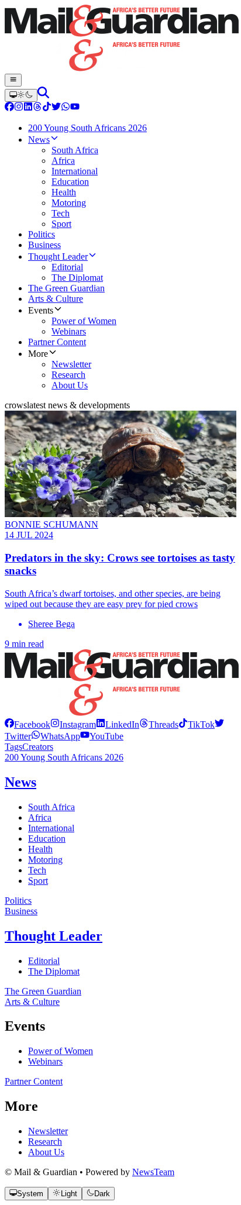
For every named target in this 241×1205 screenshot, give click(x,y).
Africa (39, 817)
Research (45, 1142)
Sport (38, 881)
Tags (13, 747)
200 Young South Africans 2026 (64, 757)
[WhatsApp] (65, 108)
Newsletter (48, 1131)
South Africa (51, 807)
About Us (46, 1152)
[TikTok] (46, 108)
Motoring (45, 860)
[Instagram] (18, 108)
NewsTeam (153, 1172)
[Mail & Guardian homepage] (120, 39)
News (20, 782)
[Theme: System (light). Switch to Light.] (21, 95)
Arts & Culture (32, 1002)
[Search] (43, 95)
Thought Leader (53, 936)
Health (40, 849)
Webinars (45, 1061)
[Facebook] (9, 108)
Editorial (44, 961)
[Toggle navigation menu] (13, 80)
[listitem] (27, 724)
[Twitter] (56, 108)
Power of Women (60, 1051)
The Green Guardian (43, 991)
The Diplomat (54, 971)
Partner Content (34, 1081)
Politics (18, 901)
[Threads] (37, 108)
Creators (37, 747)
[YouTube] (75, 108)
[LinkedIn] (28, 108)
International (51, 828)
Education (47, 839)
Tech (37, 870)
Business (21, 911)
